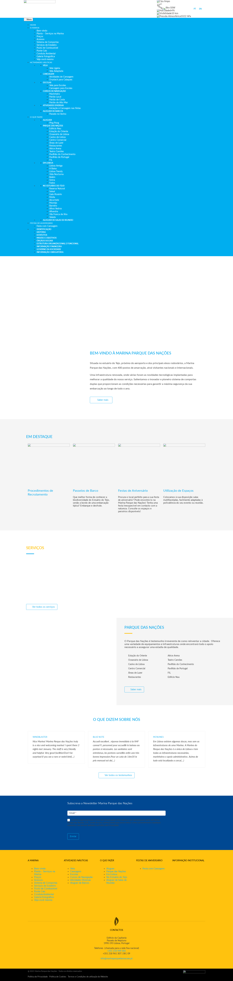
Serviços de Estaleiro (45, 886)
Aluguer (110, 868)
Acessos (38, 880)
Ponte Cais (39, 891)
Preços (37, 877)
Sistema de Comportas (45, 883)
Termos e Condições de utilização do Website (88, 977)
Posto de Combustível (45, 888)
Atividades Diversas (80, 880)
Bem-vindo (40, 868)
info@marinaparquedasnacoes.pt (117, 958)
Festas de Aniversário (133, 490)
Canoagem (75, 871)
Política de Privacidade (38, 977)
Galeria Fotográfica (44, 897)
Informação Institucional (188, 861)
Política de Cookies (57, 977)
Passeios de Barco (85, 490)
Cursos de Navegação (81, 877)
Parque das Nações (116, 871)
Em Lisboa (111, 874)
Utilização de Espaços (178, 490)
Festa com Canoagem (153, 868)
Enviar (73, 836)
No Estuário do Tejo (116, 877)
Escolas (74, 874)
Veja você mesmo (43, 900)
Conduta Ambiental (44, 894)
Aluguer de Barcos (79, 883)
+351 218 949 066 (116, 951)
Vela (72, 868)
